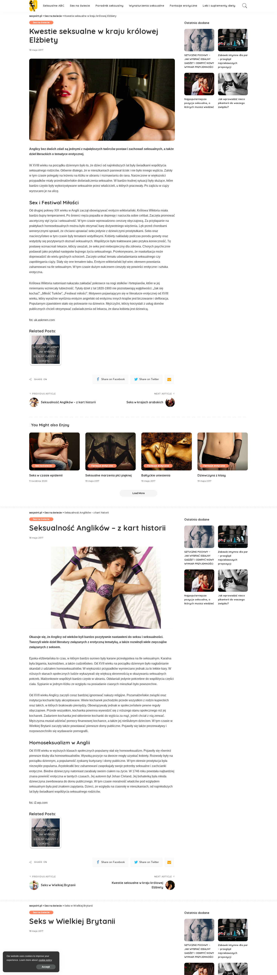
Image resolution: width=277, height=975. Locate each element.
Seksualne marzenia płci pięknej (108, 475)
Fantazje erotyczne (102, 465)
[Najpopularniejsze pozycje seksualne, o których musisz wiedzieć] (199, 84)
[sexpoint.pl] (33, 5)
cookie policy (45, 960)
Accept (46, 966)
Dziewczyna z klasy (211, 475)
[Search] (245, 5)
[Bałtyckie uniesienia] (166, 451)
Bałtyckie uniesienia (155, 475)
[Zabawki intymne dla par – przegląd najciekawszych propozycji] (233, 40)
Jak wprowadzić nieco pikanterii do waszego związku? (231, 103)
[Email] (169, 379)
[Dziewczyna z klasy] (222, 451)
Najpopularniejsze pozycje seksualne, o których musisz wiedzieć (199, 103)
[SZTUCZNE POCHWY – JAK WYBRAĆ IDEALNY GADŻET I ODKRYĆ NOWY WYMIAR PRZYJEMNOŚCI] (199, 40)
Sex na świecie (41, 22)
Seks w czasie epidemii (46, 475)
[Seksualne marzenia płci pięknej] (110, 451)
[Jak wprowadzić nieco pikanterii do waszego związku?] (233, 84)
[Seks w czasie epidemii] (54, 451)
